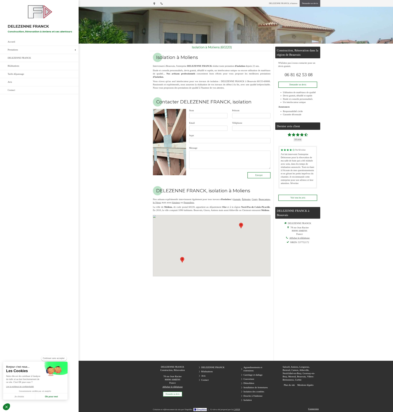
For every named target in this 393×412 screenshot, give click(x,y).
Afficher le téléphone (299, 238)
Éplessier (246, 199)
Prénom (235, 110)
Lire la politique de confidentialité (20, 387)
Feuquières (189, 202)
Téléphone (237, 123)
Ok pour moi (51, 396)
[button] (6, 406)
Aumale (237, 199)
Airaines (176, 202)
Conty (254, 199)
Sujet (191, 135)
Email (192, 123)
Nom (191, 110)
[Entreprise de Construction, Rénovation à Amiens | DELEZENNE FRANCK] (39, 12)
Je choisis (19, 396)
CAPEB (236, 409)
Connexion (313, 409)
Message (193, 148)
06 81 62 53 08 (299, 74)
